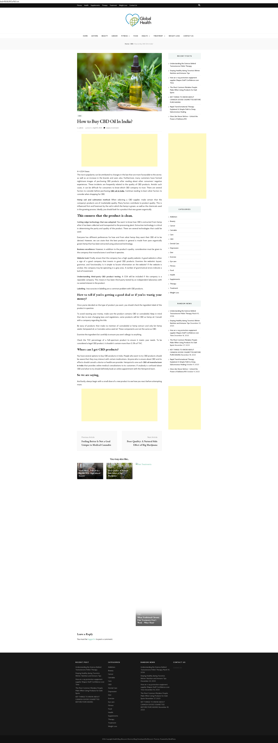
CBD (79, 116)
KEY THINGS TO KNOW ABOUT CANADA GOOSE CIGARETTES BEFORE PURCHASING (185, 99)
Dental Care (174, 244)
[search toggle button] (199, 5)
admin (81, 128)
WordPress (172, 739)
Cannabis (173, 230)
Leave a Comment (112, 128)
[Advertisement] (119, 150)
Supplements (95, 5)
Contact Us (133, 5)
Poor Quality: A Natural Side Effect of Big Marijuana (118, 473)
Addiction (173, 217)
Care (171, 235)
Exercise (173, 257)
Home (85, 36)
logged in (92, 639)
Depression (174, 248)
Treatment (113, 5)
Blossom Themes (153, 739)
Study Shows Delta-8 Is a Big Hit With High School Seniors (89, 473)
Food (135, 36)
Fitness (79, 5)
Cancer (114, 36)
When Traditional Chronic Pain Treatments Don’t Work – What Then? (148, 620)
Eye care (173, 261)
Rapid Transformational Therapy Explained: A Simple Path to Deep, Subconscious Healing (183, 109)
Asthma (94, 36)
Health (86, 5)
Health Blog (116, 739)
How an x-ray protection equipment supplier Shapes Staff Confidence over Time (184, 80)
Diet (171, 252)
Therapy (105, 5)
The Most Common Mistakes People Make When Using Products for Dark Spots (183, 90)
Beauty (105, 36)
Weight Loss (123, 5)
